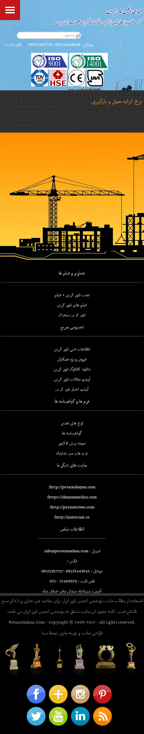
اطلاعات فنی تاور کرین (72, 349)
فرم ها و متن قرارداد (72, 453)
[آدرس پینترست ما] (102, 694)
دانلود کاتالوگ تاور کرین (72, 369)
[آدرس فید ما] (102, 716)
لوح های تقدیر (72, 423)
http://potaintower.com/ (72, 507)
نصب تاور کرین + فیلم (72, 295)
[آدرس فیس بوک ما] (36, 694)
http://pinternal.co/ (72, 517)
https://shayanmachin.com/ (72, 497)
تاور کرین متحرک (71, 315)
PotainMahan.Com (27, 622)
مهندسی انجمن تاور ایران (82, 601)
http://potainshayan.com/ (72, 487)
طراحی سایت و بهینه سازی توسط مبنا (72, 633)
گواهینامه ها (72, 433)
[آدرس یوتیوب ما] (58, 716)
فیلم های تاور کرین (72, 305)
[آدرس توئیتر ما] (36, 716)
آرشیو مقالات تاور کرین (72, 379)
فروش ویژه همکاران (72, 359)
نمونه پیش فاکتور (71, 443)
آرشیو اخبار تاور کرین (71, 389)
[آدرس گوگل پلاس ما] (58, 694)
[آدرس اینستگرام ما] (80, 694)
